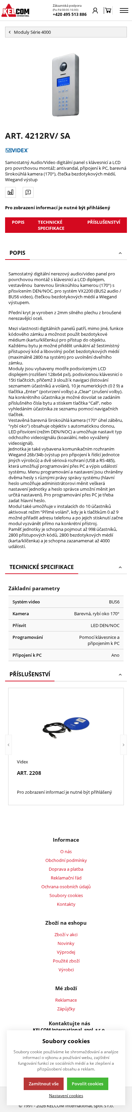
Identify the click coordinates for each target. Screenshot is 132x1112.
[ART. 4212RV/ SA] (66, 83)
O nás (66, 851)
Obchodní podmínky (66, 860)
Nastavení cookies (66, 1095)
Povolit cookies (87, 1084)
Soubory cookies (66, 895)
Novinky (66, 943)
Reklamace (66, 1000)
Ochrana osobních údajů (66, 887)
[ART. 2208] (66, 727)
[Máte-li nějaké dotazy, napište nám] (28, 192)
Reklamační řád (66, 878)
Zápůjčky (66, 1009)
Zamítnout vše (44, 1084)
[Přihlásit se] (95, 10)
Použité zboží (66, 961)
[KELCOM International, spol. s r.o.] (15, 10)
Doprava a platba (66, 869)
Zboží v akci (66, 934)
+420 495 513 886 (70, 14)
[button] (8, 745)
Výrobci (66, 970)
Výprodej (66, 952)
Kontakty (66, 904)
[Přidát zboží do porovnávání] (10, 192)
